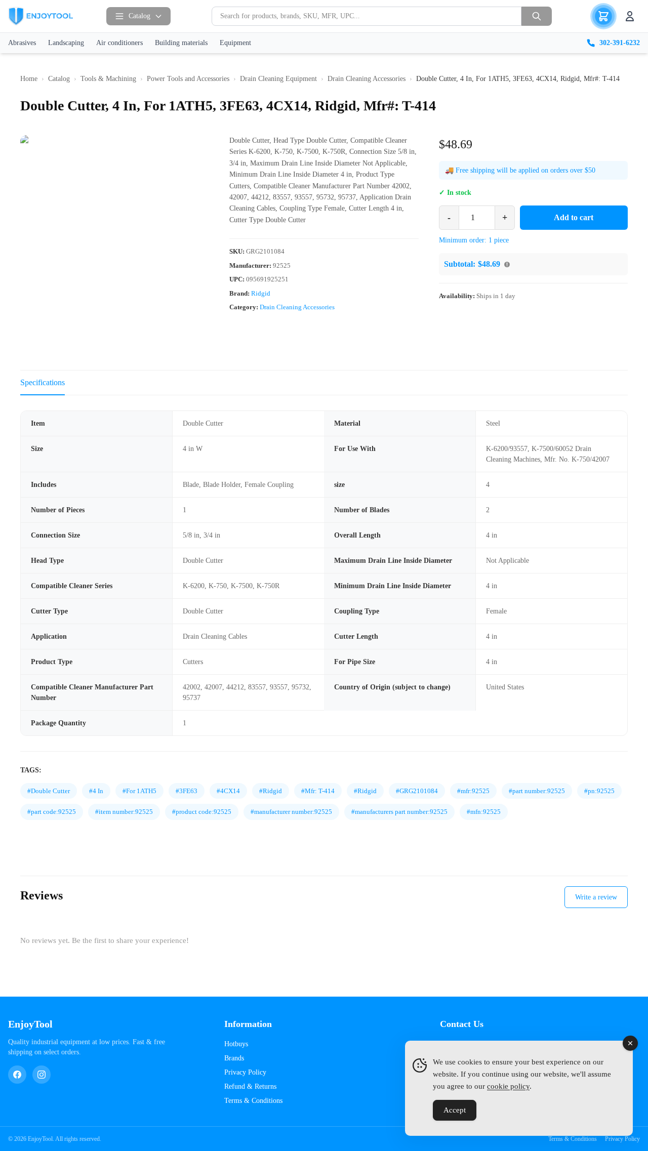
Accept (454, 1110)
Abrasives (22, 43)
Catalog (139, 16)
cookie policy (508, 1086)
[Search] (536, 16)
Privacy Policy (245, 1072)
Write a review (596, 897)
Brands (234, 1058)
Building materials (181, 43)
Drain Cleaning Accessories (297, 307)
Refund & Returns (250, 1086)
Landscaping (66, 43)
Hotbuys (236, 1044)
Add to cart (573, 217)
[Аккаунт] (630, 16)
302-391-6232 (619, 43)
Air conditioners (119, 43)
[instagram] (41, 1074)
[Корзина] (603, 16)
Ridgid (260, 293)
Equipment (235, 43)
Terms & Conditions (253, 1100)
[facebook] (17, 1074)
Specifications (42, 382)
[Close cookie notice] (630, 1043)
